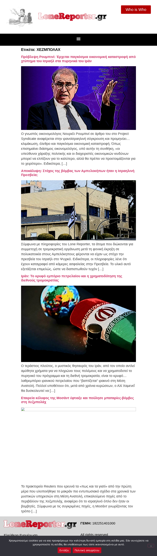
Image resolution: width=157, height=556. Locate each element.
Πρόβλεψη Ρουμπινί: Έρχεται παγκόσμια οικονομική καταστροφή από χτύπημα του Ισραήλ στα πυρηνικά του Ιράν (78, 59)
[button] (78, 39)
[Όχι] (151, 545)
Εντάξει (64, 550)
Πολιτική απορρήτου (87, 550)
